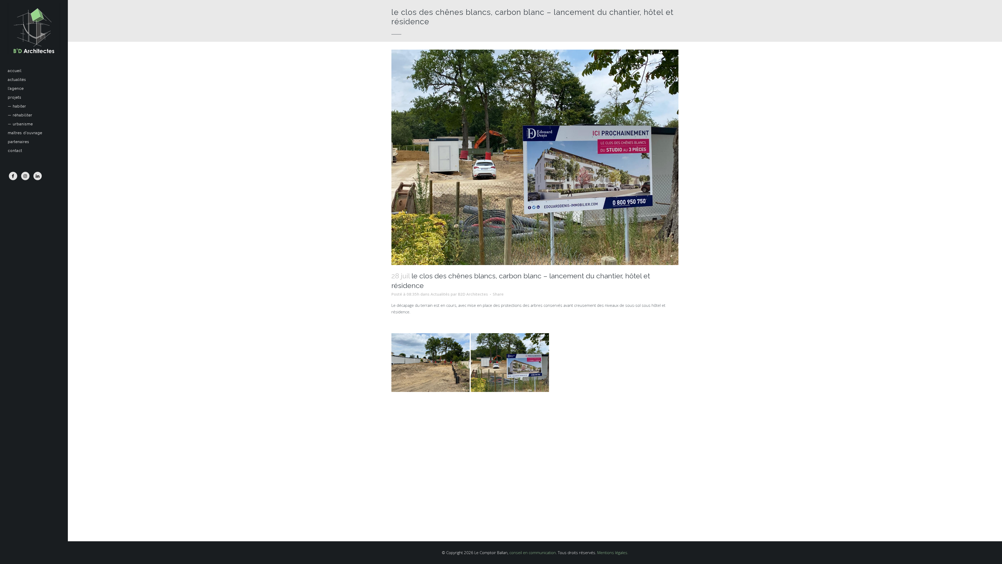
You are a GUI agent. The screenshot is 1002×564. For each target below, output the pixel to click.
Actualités (440, 294)
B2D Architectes (473, 294)
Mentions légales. (612, 552)
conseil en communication (532, 552)
